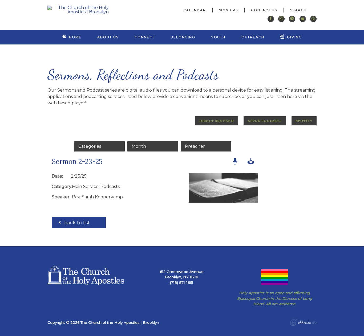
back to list (76, 222)
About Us (108, 37)
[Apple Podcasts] (303, 19)
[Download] (251, 161)
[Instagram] (281, 19)
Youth (218, 37)
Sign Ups (228, 10)
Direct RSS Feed (216, 121)
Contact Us (264, 10)
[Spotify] (292, 19)
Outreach (252, 37)
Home (75, 37)
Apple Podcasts (265, 121)
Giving (294, 37)
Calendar (194, 10)
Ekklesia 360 (303, 323)
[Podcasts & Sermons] (313, 19)
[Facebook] (271, 19)
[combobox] (300, 10)
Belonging (183, 37)
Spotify (304, 121)
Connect (145, 37)
